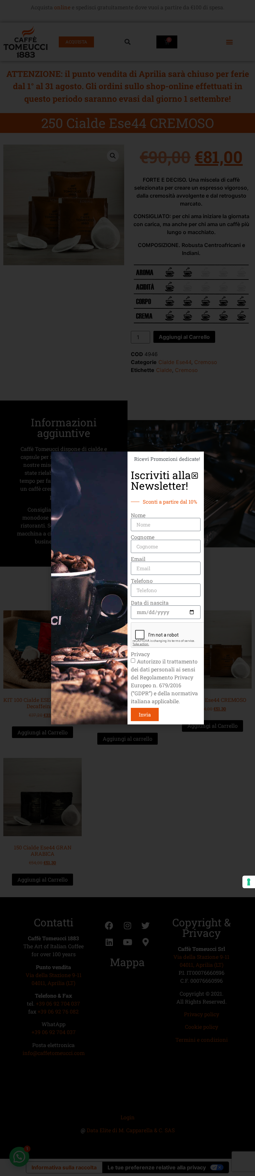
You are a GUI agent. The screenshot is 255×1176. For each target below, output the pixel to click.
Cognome (142, 537)
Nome (138, 515)
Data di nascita (150, 602)
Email (138, 559)
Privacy (140, 654)
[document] (127, 588)
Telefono (142, 581)
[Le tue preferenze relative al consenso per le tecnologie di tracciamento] (248, 882)
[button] (194, 475)
